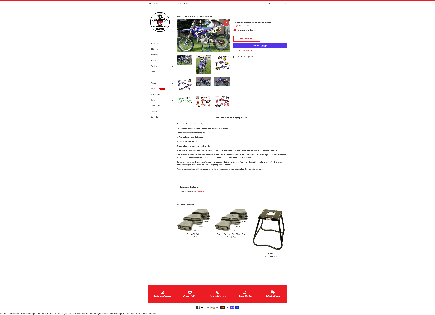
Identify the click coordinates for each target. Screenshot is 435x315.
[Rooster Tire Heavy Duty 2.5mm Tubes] (231, 220)
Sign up (186, 3)
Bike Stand (269, 253)
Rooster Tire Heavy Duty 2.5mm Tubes (231, 234)
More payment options (247, 50)
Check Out (283, 3)
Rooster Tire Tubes (194, 234)
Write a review (199, 192)
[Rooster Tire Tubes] (194, 220)
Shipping (236, 30)
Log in (179, 3)
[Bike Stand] (269, 229)
